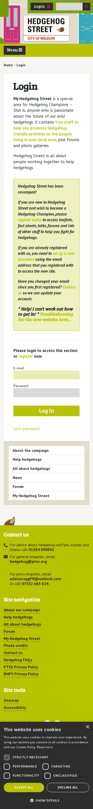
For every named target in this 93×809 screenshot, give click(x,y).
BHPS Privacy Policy (21, 673)
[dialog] (46, 765)
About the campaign (31, 450)
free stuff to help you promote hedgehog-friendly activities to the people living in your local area (46, 130)
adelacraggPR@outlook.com (35, 578)
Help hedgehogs (27, 459)
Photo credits (16, 645)
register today (30, 219)
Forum (18, 486)
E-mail (18, 368)
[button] (46, 800)
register (25, 356)
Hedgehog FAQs (18, 659)
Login (39, 6)
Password (21, 386)
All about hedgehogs (31, 468)
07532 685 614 (35, 583)
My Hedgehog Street (31, 495)
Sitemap (11, 700)
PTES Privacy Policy (21, 666)
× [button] (87, 727)
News (17, 477)
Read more (45, 747)
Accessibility (15, 707)
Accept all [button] (24, 787)
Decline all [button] (68, 787)
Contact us (13, 652)
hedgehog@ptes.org (28, 561)
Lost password (26, 429)
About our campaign (22, 609)
